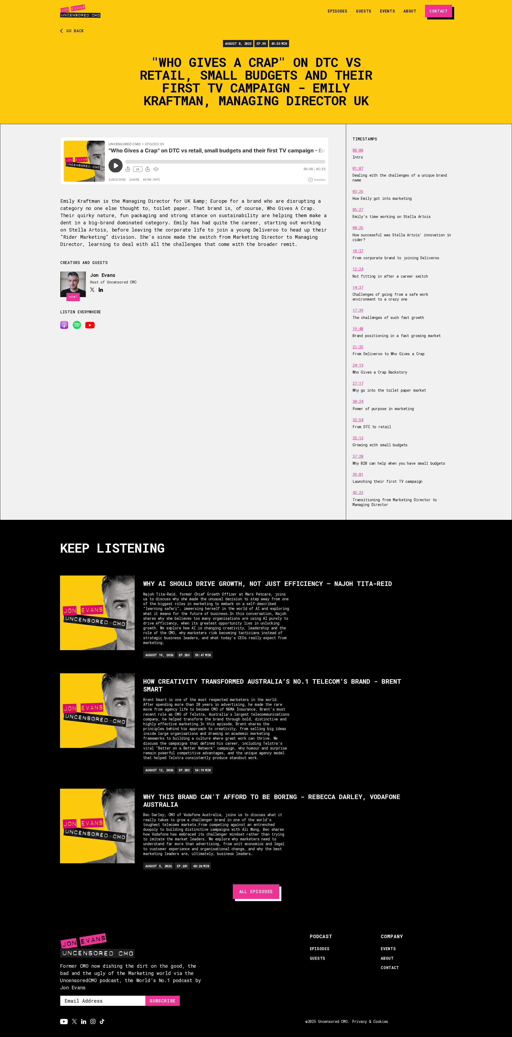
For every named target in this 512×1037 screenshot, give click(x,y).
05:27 (358, 209)
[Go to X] (92, 290)
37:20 (358, 456)
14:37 (358, 287)
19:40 (358, 328)
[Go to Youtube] (90, 325)
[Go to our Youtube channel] (64, 1021)
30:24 (358, 401)
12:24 (358, 269)
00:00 (358, 150)
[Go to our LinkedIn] (83, 1021)
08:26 (358, 227)
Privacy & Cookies (370, 1021)
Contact (390, 967)
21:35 (358, 347)
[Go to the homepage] (80, 11)
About (410, 11)
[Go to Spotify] (77, 325)
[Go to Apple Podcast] (64, 325)
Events (387, 11)
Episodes (337, 11)
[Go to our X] (74, 1021)
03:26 (358, 191)
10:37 (358, 251)
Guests (363, 11)
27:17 (358, 383)
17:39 (358, 310)
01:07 (358, 168)
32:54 (358, 420)
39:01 (358, 474)
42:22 (358, 492)
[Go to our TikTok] (102, 1021)
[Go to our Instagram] (92, 1021)
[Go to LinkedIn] (101, 290)
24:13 (358, 365)
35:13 (358, 438)
